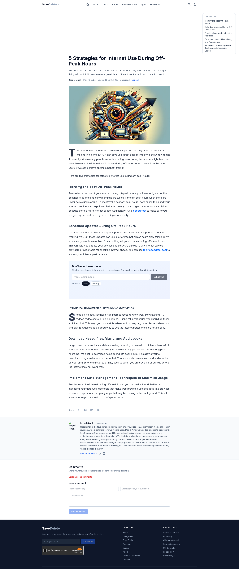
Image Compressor (171, 544)
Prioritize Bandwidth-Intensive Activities (218, 34)
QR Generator (169, 548)
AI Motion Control (171, 540)
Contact (126, 559)
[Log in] (195, 4)
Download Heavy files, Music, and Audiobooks (218, 40)
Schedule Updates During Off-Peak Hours (218, 28)
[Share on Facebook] (85, 410)
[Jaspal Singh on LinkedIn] (104, 453)
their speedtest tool (155, 249)
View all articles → (89, 453)
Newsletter (155, 4)
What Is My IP (169, 555)
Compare (127, 544)
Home (125, 532)
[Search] (189, 4)
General (135, 80)
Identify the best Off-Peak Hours (216, 22)
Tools (105, 4)
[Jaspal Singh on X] (100, 453)
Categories (128, 536)
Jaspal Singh (75, 80)
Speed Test (168, 552)
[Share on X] (78, 410)
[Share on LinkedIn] (91, 410)
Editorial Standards (131, 555)
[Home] (87, 4)
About (125, 552)
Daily (86, 283)
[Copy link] (98, 410)
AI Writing (167, 536)
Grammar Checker (171, 532)
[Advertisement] (119, 32)
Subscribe (159, 277)
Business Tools (129, 4)
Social (95, 4)
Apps (143, 4)
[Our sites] (58, 4)
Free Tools (128, 540)
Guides (114, 4)
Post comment (78, 511)
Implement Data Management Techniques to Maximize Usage (218, 48)
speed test (139, 210)
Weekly (95, 283)
